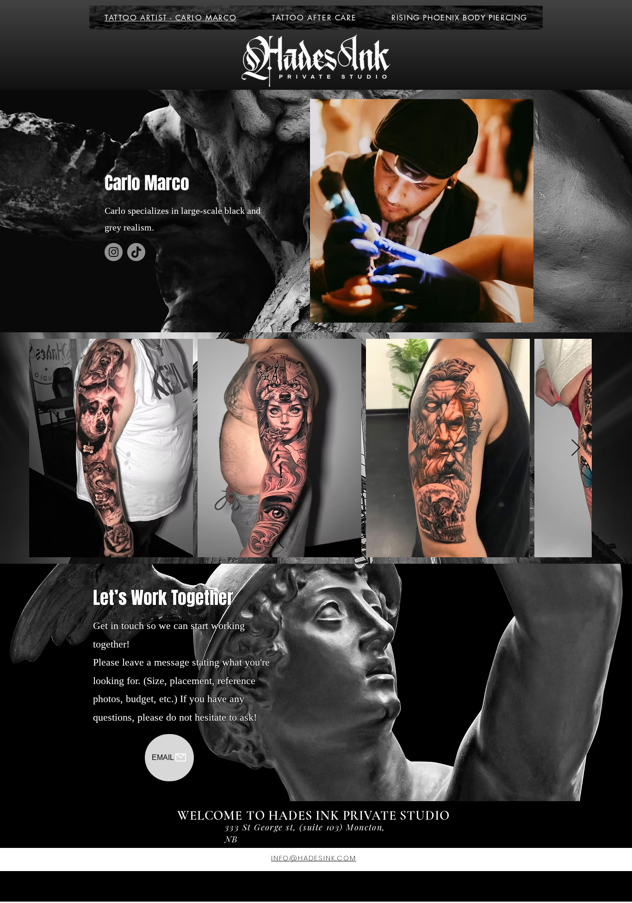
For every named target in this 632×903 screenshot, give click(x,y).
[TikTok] (136, 252)
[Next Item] (575, 448)
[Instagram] (114, 252)
